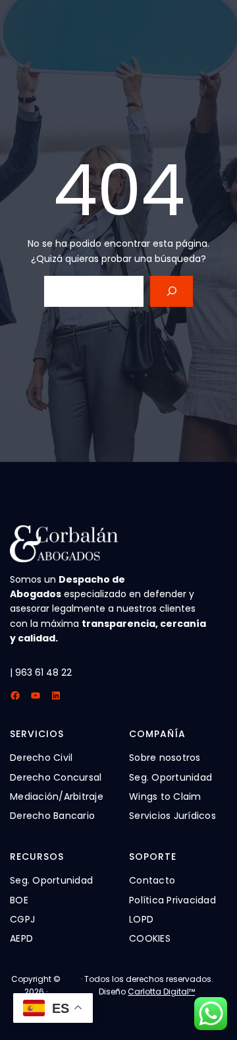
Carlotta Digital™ (161, 991)
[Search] (171, 291)
